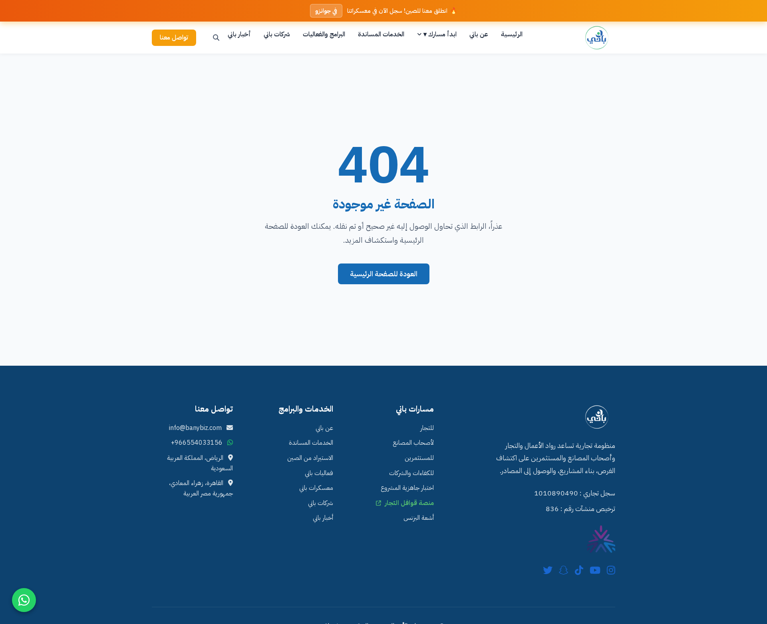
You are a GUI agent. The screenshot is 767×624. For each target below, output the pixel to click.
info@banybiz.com (196, 428)
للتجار (427, 428)
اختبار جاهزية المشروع (407, 488)
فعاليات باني (319, 473)
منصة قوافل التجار (408, 503)
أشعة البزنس (418, 518)
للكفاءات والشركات (411, 473)
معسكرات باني (316, 488)
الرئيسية (512, 34)
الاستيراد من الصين (310, 458)
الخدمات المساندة (381, 34)
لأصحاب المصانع (413, 443)
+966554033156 (197, 443)
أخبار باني (239, 34)
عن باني (478, 34)
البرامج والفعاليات (324, 34)
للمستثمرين (419, 458)
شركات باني (277, 34)
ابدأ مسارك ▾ (440, 34)
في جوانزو (326, 10)
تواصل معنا (174, 37)
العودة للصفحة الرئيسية (383, 274)
